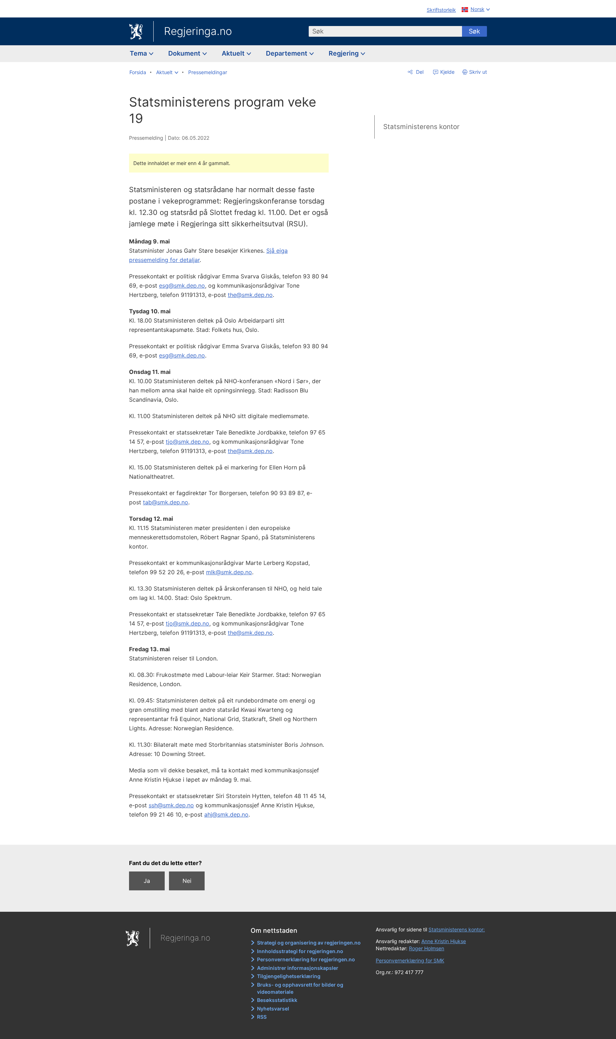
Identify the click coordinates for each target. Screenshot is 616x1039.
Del (419, 72)
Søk (474, 31)
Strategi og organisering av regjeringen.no (309, 943)
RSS (262, 1017)
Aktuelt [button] (234, 53)
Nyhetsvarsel (273, 1008)
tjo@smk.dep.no (187, 441)
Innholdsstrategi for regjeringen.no (300, 951)
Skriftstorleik (441, 10)
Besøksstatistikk (277, 1000)
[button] (167, 72)
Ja (147, 880)
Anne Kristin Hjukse (443, 941)
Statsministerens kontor (421, 127)
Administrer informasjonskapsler (297, 968)
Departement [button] (287, 53)
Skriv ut (478, 72)
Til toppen (232, 834)
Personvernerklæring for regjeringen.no (306, 959)
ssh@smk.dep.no (171, 805)
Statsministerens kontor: (456, 929)
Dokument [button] (185, 53)
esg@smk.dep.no (182, 285)
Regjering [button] (344, 53)
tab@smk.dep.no (165, 502)
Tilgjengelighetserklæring (288, 976)
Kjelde (447, 72)
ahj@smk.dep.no (226, 814)
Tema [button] (139, 53)
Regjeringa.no (198, 31)
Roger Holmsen (426, 948)
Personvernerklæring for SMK (410, 960)
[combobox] (385, 31)
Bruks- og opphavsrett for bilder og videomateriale (300, 988)
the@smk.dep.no (250, 294)
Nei (187, 880)
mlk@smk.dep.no (229, 572)
